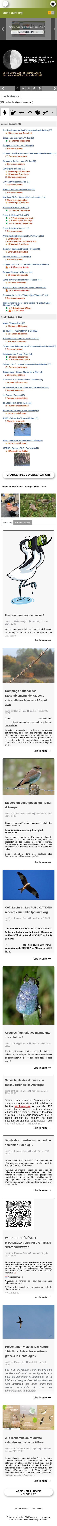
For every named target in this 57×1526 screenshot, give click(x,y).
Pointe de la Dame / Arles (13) (16, 228)
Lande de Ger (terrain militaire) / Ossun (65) (22, 280)
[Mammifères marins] (21, 112)
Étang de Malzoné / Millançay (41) (17, 272)
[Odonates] (45, 112)
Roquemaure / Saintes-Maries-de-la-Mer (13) (22, 372)
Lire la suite (41, 640)
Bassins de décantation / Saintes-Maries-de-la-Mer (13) (27, 130)
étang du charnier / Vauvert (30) (17, 257)
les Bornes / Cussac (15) (14, 395)
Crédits (39, 1508)
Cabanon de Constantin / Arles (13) (18, 138)
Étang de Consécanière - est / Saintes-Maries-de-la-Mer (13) (29, 153)
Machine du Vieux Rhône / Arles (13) (19, 189)
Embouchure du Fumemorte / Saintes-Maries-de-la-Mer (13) (29, 346)
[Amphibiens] (37, 112)
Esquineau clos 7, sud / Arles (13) (17, 354)
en (53, 13)
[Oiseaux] (5, 112)
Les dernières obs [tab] (11, 96)
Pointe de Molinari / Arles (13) (16, 215)
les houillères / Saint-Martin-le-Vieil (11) (20, 331)
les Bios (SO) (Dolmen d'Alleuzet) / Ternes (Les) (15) (26, 387)
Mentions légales (21, 1508)
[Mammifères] (13, 112)
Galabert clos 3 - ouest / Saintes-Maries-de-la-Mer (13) (27, 364)
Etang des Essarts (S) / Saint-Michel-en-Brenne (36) (26, 264)
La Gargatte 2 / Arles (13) (14, 169)
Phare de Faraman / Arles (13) (16, 207)
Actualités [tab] (7, 522)
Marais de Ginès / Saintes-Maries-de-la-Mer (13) (24, 197)
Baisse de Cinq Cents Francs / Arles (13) (21, 339)
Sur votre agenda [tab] (22, 522)
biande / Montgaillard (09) (14, 323)
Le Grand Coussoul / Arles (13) (16, 182)
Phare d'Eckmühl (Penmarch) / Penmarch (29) (23, 236)
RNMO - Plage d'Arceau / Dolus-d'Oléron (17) (23, 440)
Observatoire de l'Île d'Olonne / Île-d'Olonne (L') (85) (25, 295)
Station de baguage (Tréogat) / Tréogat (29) (22, 249)
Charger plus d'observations (28, 474)
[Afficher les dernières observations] (16, 102)
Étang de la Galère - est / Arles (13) (18, 146)
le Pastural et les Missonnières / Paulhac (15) (23, 380)
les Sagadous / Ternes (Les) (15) (17, 403)
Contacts (32, 1508)
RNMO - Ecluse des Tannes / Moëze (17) (20, 418)
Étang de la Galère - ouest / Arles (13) (19, 161)
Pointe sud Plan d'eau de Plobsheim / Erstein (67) (24, 287)
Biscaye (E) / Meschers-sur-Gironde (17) (21, 410)
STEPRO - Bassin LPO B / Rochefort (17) (21, 448)
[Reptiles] (29, 112)
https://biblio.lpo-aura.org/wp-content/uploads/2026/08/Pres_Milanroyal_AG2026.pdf (28, 948)
